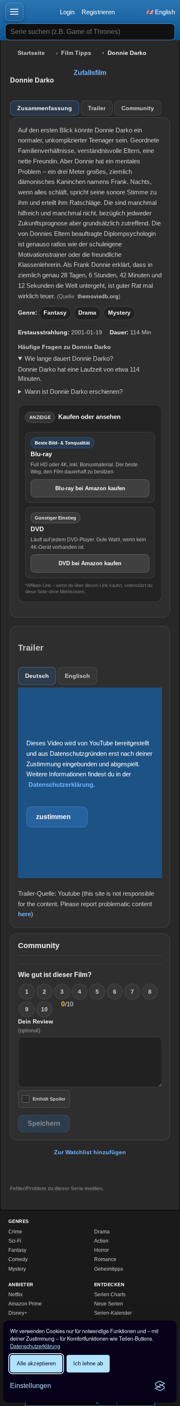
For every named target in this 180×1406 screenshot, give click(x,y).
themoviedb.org (97, 296)
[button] (14, 12)
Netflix (15, 1294)
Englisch (77, 675)
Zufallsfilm (90, 72)
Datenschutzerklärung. (61, 784)
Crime (15, 1232)
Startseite (31, 53)
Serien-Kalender (113, 1313)
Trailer (96, 108)
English (164, 12)
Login (67, 12)
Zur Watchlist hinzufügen (90, 1152)
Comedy (18, 1259)
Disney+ (17, 1313)
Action (101, 1241)
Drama (87, 313)
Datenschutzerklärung (35, 1346)
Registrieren (98, 12)
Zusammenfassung (44, 108)
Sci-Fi (14, 1241)
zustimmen (53, 816)
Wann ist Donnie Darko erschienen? (74, 391)
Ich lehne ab (88, 1363)
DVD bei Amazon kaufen (90, 563)
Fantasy (55, 313)
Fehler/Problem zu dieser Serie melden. (56, 1188)
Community (137, 108)
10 (44, 1009)
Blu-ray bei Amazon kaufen (90, 488)
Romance (105, 1259)
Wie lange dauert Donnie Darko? (69, 358)
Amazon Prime (25, 1304)
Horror (101, 1250)
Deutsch (37, 675)
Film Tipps (76, 53)
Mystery (119, 313)
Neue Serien (108, 1304)
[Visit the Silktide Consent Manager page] (160, 1386)
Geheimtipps (108, 1269)
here (24, 914)
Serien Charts (110, 1294)
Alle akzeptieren (36, 1363)
